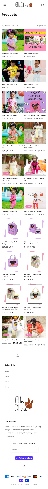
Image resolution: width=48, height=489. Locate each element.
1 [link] (17, 355)
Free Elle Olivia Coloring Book (35, 115)
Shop (7, 382)
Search (7, 387)
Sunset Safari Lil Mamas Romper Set (33, 341)
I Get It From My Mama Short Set (12, 147)
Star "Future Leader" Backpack (9, 243)
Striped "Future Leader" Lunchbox (32, 308)
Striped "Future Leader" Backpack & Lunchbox (10, 308)
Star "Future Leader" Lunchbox (9, 275)
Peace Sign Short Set (9, 211)
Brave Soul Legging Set (10, 53)
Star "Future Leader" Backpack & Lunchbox (32, 243)
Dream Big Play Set (31, 84)
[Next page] (30, 355)
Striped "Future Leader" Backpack (32, 275)
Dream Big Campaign (31, 53)
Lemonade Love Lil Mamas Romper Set (33, 147)
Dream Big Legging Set (10, 84)
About (7, 376)
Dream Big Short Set (9, 115)
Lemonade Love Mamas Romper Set (10, 179)
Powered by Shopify (30, 484)
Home (7, 371)
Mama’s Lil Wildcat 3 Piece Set (34, 179)
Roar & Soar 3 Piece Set (33, 211)
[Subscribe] (35, 449)
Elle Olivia (20, 484)
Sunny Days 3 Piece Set (10, 340)
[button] (4, 4)
